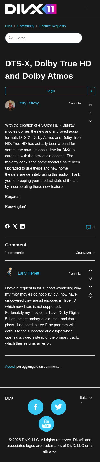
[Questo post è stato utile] (90, 104)
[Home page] (31, 9)
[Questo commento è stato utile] (90, 270)
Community (25, 26)
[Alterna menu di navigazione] (86, 9)
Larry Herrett (28, 273)
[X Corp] (15, 226)
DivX (8, 26)
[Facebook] (7, 226)
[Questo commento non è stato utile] (90, 286)
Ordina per (84, 252)
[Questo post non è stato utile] (90, 121)
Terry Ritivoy (28, 103)
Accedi (10, 367)
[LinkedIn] (22, 226)
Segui (51, 91)
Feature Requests (52, 26)
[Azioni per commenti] (90, 295)
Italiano (86, 397)
